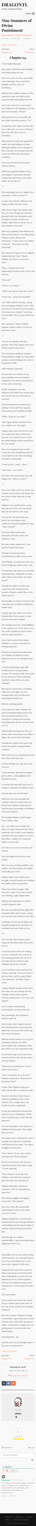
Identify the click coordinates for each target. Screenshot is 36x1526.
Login (32, 1447)
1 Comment (26, 38)
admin (6, 38)
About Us (8, 1517)
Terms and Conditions (21, 1520)
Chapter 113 (6, 52)
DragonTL (15, 4)
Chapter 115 (29, 52)
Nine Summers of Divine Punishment (17, 35)
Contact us (19, 1517)
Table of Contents (9, 45)
